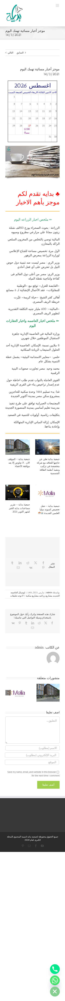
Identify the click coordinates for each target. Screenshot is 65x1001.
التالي (10, 52)
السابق (20, 52)
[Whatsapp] (55, 980)
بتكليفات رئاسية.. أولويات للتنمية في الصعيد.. (33, 415)
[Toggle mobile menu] (58, 5)
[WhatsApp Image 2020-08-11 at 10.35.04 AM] (32, 147)
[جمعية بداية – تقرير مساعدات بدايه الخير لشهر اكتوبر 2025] (17, 492)
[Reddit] (28, 562)
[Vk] (30, 567)
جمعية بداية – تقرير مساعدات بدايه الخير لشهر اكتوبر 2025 (19, 508)
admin (49, 592)
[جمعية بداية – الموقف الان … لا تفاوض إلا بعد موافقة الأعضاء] (17, 447)
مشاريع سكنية (32, 595)
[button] (57, 692)
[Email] (18, 567)
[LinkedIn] (20, 562)
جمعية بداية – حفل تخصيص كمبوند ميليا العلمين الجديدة (50, 509)
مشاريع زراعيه (45, 595)
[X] (35, 562)
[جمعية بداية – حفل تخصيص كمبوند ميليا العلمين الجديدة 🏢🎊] (47, 493)
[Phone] (55, 969)
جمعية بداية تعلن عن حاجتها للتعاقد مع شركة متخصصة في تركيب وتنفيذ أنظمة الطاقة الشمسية (48, 466)
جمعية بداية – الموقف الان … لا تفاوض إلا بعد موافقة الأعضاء (19, 463)
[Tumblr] (12, 562)
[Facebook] (43, 562)
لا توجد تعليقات (16, 595)
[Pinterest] (43, 567)
